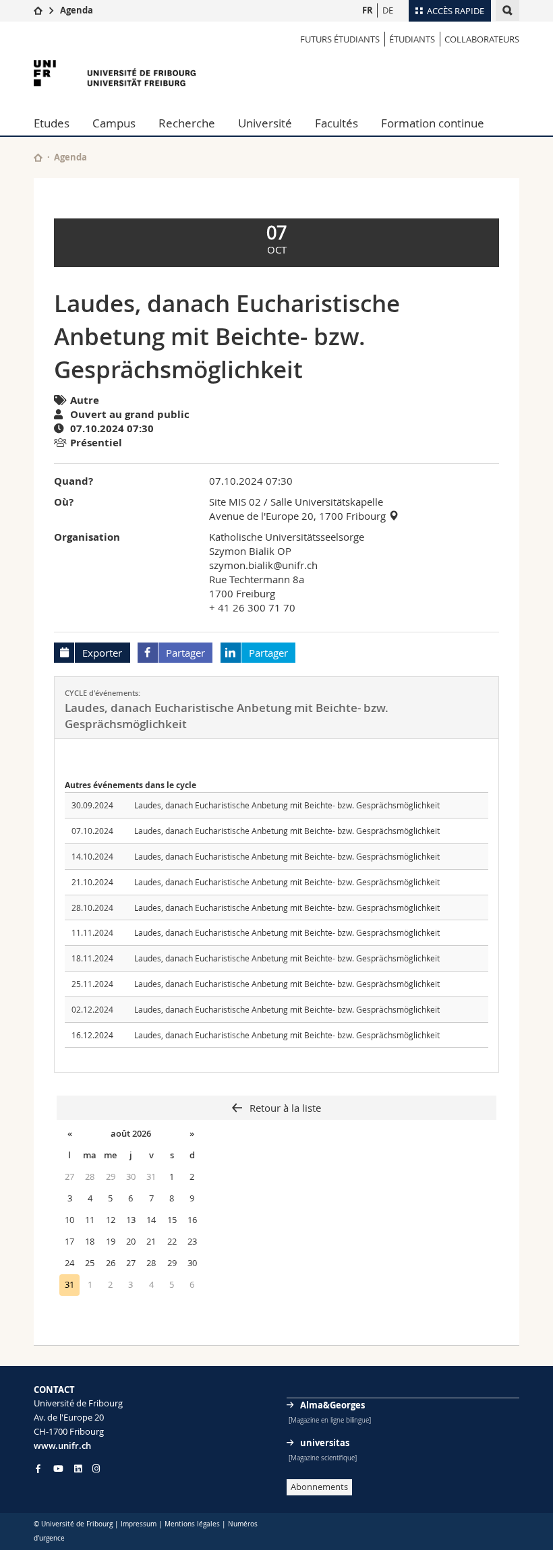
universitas (324, 1443)
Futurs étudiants (340, 39)
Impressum (138, 1524)
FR (367, 10)
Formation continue (432, 123)
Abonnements (319, 1487)
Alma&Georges (332, 1405)
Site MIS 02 (235, 501)
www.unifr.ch (62, 1445)
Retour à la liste (284, 1107)
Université (265, 123)
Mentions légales (192, 1524)
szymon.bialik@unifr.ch (263, 565)
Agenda (76, 10)
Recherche (186, 123)
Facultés (336, 123)
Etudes (51, 123)
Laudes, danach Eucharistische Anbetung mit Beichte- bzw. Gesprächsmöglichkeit (287, 805)
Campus (114, 123)
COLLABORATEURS (481, 39)
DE (387, 10)
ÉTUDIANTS (412, 39)
